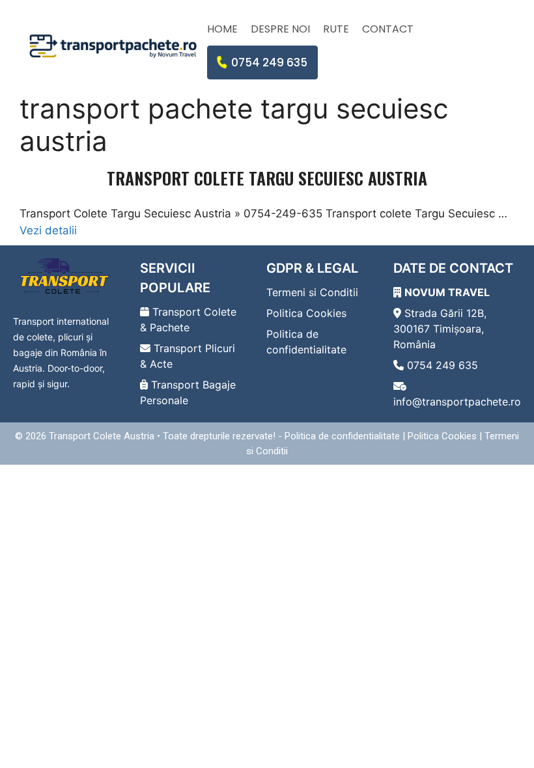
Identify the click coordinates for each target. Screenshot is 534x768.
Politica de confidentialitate (342, 436)
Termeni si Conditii (312, 292)
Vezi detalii (48, 230)
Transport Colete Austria (101, 436)
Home (222, 28)
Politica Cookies (306, 313)
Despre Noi (280, 28)
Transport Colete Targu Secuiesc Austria (267, 178)
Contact (388, 28)
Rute (336, 28)
